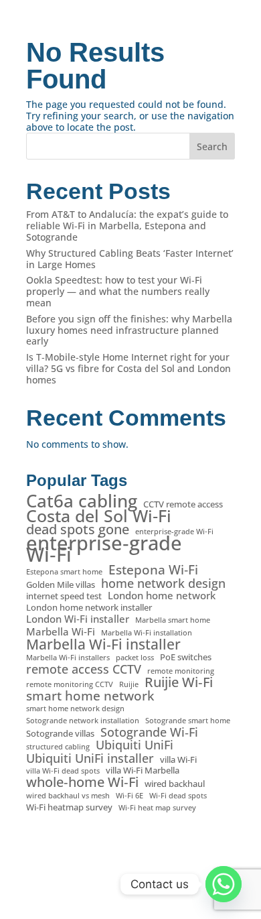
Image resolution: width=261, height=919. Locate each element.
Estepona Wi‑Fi (153, 570)
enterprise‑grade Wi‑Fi (104, 549)
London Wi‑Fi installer (77, 619)
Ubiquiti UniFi (134, 745)
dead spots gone (77, 530)
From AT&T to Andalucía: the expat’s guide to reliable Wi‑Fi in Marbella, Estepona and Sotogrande (127, 225)
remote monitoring (180, 671)
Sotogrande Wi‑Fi (149, 732)
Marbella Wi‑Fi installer (103, 644)
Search (212, 146)
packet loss (135, 657)
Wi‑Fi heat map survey (157, 807)
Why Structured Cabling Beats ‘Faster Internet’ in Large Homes (130, 259)
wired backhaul (175, 784)
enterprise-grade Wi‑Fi (174, 531)
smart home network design (75, 708)
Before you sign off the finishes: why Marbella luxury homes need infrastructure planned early (129, 330)
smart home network (90, 696)
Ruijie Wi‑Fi (179, 682)
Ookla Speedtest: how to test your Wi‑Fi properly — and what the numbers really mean (117, 291)
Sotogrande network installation (82, 720)
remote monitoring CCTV (69, 684)
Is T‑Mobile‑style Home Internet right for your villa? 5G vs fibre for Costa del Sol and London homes (128, 368)
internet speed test (64, 596)
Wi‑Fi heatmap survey (69, 807)
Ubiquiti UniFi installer (90, 758)
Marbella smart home (172, 620)
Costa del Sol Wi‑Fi (98, 516)
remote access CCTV (83, 669)
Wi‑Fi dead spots (178, 795)
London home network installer (89, 607)
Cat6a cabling (81, 501)
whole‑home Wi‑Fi (82, 782)
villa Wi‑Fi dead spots (63, 771)
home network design (163, 583)
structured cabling (58, 746)
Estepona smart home (64, 571)
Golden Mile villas (60, 585)
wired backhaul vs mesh (68, 795)
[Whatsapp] (223, 884)
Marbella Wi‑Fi (60, 631)
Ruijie (129, 684)
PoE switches (185, 657)
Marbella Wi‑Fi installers (68, 657)
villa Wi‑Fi (178, 759)
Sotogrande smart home (187, 720)
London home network (161, 595)
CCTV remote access (183, 504)
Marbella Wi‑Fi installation (146, 632)
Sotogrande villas (60, 733)
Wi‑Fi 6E (129, 795)
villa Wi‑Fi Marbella (142, 770)
